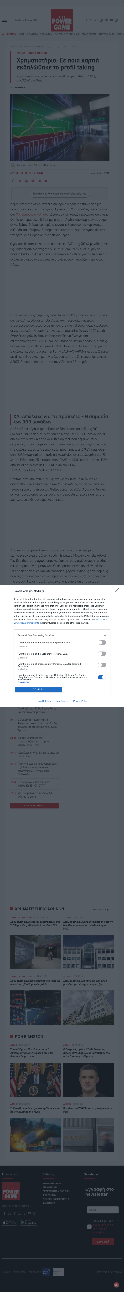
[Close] (118, 591)
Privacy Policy (80, 701)
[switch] (102, 642)
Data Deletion (44, 701)
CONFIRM (39, 689)
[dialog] (62, 646)
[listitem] (62, 635)
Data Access (62, 701)
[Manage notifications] (116, 1284)
